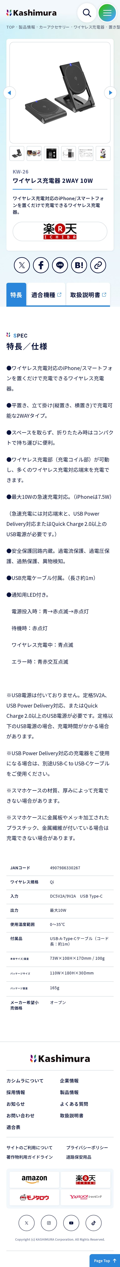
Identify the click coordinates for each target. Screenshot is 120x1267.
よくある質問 (74, 1103)
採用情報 (15, 1092)
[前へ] (9, 92)
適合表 (13, 1127)
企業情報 (69, 1080)
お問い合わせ (20, 1115)
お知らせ (15, 1103)
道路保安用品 (78, 1157)
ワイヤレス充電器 (89, 27)
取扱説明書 (72, 1115)
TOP (10, 27)
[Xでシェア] (22, 265)
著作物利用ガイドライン (29, 1157)
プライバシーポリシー (87, 1147)
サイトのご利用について (29, 1147)
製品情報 (27, 27)
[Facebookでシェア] (41, 265)
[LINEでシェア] (60, 265)
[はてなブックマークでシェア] (79, 265)
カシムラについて (25, 1080)
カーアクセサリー (54, 27)
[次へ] (110, 92)
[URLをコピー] (98, 265)
